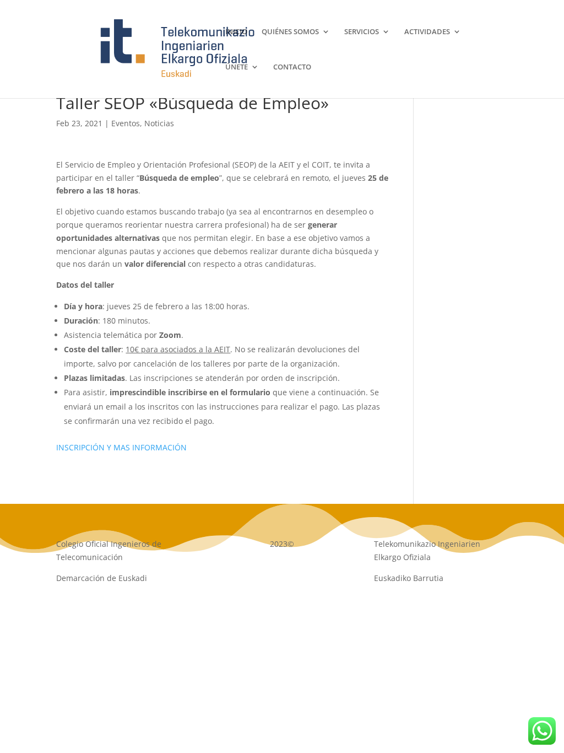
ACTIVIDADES (427, 32)
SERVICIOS (361, 32)
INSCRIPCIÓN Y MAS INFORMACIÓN (121, 447)
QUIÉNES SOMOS (290, 32)
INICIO (236, 32)
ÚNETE (236, 67)
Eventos (125, 123)
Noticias (159, 123)
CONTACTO (292, 67)
